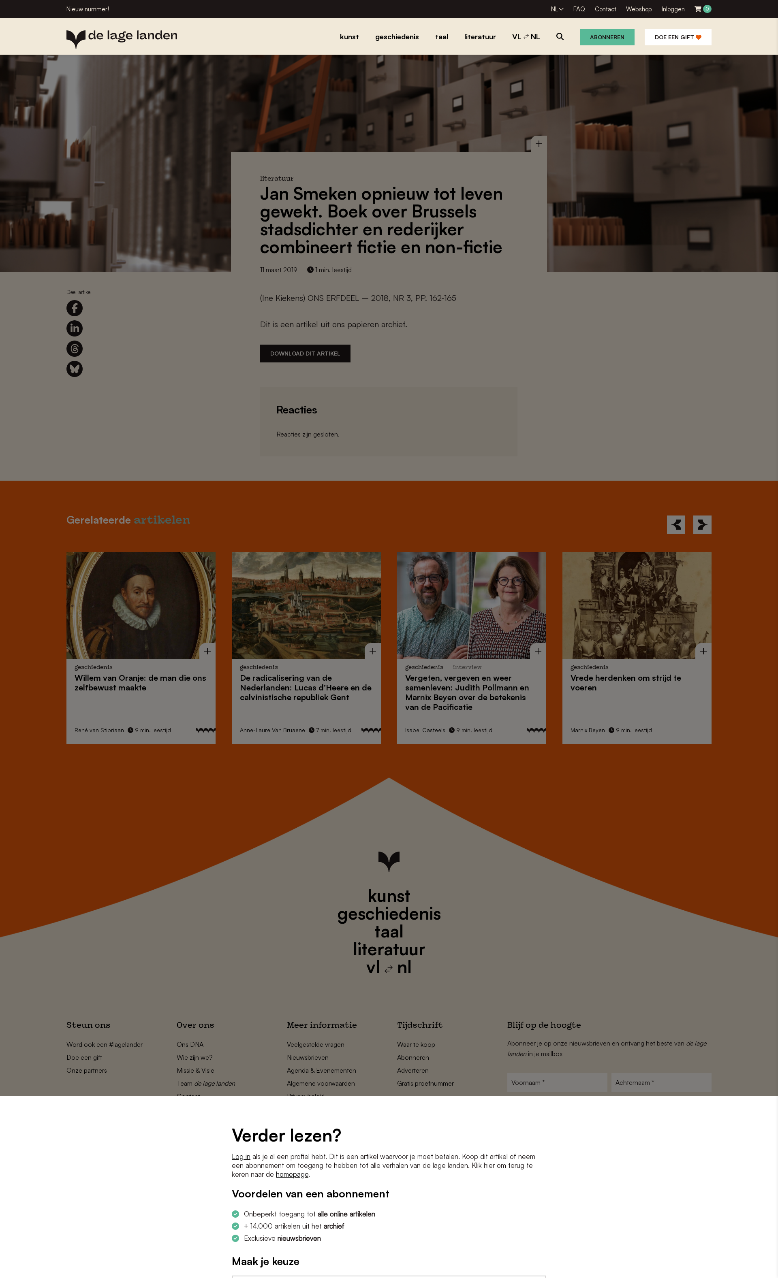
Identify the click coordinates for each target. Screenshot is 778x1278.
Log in (241, 1156)
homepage (292, 1174)
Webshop (639, 9)
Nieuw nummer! (87, 9)
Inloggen (673, 9)
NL (554, 9)
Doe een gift (675, 37)
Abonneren (607, 37)
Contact (605, 9)
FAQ (579, 9)
